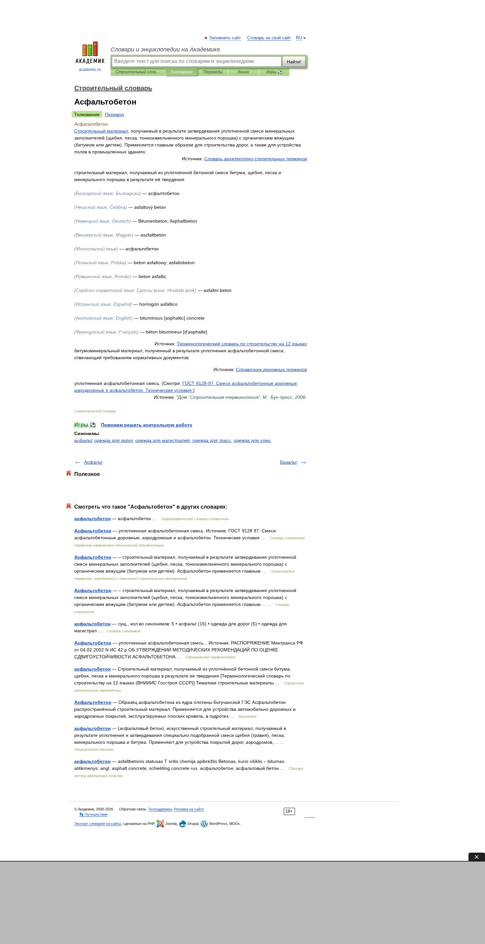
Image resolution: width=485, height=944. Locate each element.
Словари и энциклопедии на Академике (165, 49)
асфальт (83, 440)
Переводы (213, 72)
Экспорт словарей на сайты (97, 824)
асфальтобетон (92, 518)
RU (299, 38)
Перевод (114, 114)
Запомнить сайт (225, 38)
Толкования (181, 72)
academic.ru (90, 69)
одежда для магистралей (162, 440)
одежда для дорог (113, 440)
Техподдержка (160, 809)
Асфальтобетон (92, 530)
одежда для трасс (211, 440)
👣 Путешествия (93, 814)
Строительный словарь (137, 72)
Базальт (288, 462)
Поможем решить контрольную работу (146, 424)
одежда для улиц (252, 440)
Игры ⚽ (274, 72)
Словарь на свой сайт (269, 38)
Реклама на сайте (189, 809)
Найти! (294, 61)
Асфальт (93, 462)
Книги (243, 72)
